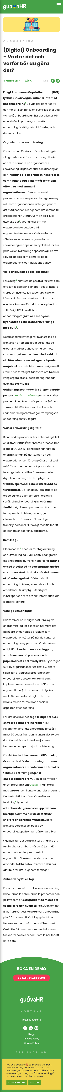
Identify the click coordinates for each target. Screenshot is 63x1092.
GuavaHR (35, 785)
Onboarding (19, 41)
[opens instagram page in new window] (36, 1028)
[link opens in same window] (14, 6)
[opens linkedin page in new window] (31, 1028)
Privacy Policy (31, 1038)
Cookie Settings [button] (16, 1082)
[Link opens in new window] (52, 81)
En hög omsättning (27, 395)
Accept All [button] (34, 1082)
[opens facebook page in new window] (25, 1028)
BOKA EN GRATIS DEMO (31, 978)
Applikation (31, 1052)
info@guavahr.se (31, 1019)
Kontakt (32, 1011)
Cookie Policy (31, 1043)
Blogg (31, 1034)
